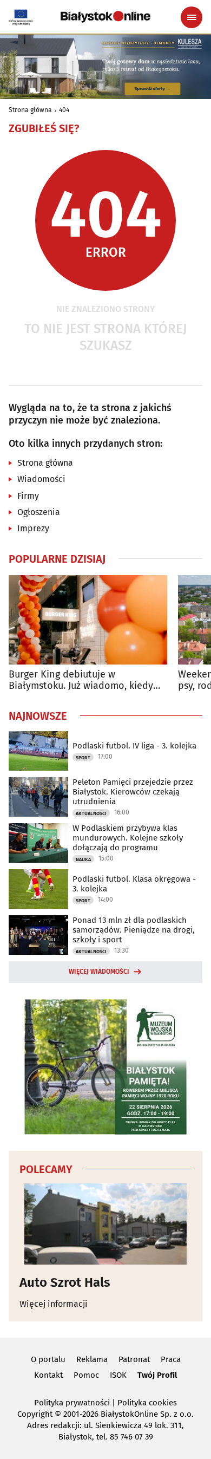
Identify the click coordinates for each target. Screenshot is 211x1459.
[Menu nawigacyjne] (191, 17)
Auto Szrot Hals (64, 1282)
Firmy (28, 496)
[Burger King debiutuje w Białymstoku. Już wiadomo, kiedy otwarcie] (88, 620)
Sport (83, 757)
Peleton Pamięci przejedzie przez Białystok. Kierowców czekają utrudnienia (132, 791)
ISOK (118, 1375)
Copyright (34, 1414)
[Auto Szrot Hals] (105, 1224)
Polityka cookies (147, 1403)
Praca (171, 1359)
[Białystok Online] (105, 17)
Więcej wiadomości (99, 971)
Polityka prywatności (72, 1403)
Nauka (83, 859)
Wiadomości (41, 479)
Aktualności (91, 813)
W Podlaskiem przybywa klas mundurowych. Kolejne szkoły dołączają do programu (127, 837)
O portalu (48, 1359)
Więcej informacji (53, 1304)
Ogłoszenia (38, 512)
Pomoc (86, 1375)
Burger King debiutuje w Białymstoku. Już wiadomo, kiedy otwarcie (81, 680)
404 (64, 110)
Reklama (92, 1359)
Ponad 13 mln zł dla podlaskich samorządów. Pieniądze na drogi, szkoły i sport (133, 930)
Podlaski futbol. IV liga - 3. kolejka (134, 746)
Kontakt (48, 1375)
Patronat (134, 1359)
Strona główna (30, 110)
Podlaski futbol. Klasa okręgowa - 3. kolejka (134, 884)
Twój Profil (157, 1375)
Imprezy (33, 528)
